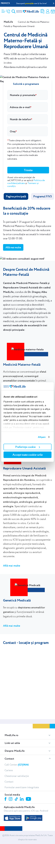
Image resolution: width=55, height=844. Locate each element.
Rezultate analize (42, 11)
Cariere (9, 770)
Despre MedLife (15, 751)
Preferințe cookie (25, 446)
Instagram (11, 799)
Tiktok (16, 799)
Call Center (17, 764)
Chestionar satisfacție (17, 775)
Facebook (6, 799)
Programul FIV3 (42, 196)
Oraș (13, 131)
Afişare (42, 437)
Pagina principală (16, 196)
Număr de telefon (20, 119)
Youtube (29, 799)
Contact (9, 759)
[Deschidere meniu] (3, 10)
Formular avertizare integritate (22, 787)
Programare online (53, 11)
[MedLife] (27, 11)
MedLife (8, 22)
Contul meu (48, 11)
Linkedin (22, 799)
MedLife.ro (11, 735)
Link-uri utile (12, 743)
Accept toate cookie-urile (28, 454)
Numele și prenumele (22, 95)
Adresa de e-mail (20, 107)
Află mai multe (13, 247)
